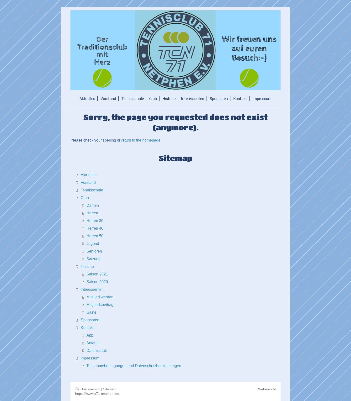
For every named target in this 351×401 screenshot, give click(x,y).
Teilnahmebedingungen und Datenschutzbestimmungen (133, 366)
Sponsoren (90, 320)
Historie (87, 266)
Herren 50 (94, 236)
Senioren (94, 251)
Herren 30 (94, 221)
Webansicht (267, 389)
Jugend (92, 244)
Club (85, 198)
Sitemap (109, 389)
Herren (92, 213)
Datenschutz (97, 350)
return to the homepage (140, 140)
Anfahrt (92, 343)
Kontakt (87, 328)
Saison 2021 (97, 274)
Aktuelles (88, 175)
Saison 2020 (97, 282)
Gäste (91, 312)
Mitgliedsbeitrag (99, 305)
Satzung (93, 259)
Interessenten (92, 289)
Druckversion (90, 389)
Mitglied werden (99, 297)
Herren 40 (94, 228)
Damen (92, 205)
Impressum (90, 358)
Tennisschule (92, 190)
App (89, 335)
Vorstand (88, 182)
